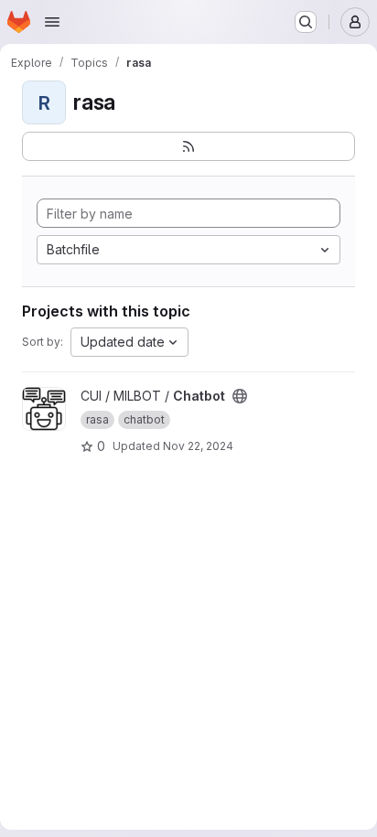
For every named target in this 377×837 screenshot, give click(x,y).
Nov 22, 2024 (198, 446)
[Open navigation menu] (52, 22)
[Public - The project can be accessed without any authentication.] (239, 396)
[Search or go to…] (306, 22)
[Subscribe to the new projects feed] (188, 146)
